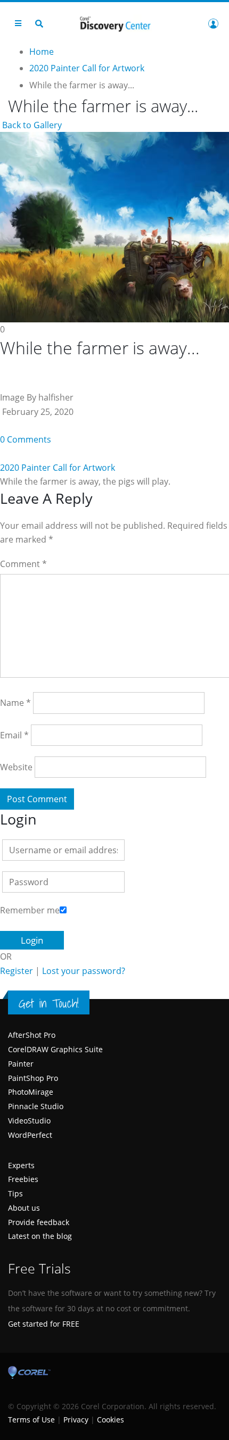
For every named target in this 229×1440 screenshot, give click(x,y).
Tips (15, 1193)
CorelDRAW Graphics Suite (55, 1049)
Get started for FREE (43, 1324)
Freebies (23, 1179)
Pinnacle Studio (35, 1106)
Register (16, 971)
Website (16, 767)
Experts (21, 1165)
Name (15, 703)
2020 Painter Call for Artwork (57, 467)
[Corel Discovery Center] (114, 23)
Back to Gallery (31, 125)
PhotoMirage (30, 1092)
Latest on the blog (40, 1236)
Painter (21, 1064)
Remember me (30, 910)
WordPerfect (30, 1135)
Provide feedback (38, 1222)
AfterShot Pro (31, 1035)
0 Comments (25, 439)
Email (14, 735)
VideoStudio (29, 1121)
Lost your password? (83, 971)
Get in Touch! (49, 1003)
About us (24, 1208)
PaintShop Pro (33, 1078)
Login (213, 23)
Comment (23, 564)
